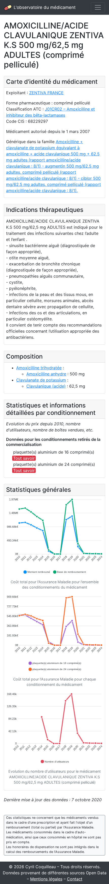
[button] (36, 572)
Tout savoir (24, 458)
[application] (54, 536)
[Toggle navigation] (98, 7)
